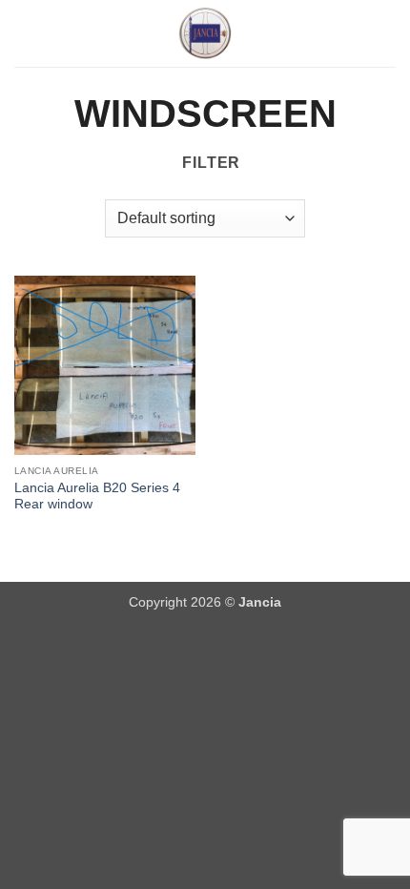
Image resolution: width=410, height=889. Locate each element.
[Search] (388, 33)
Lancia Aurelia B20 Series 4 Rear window (97, 496)
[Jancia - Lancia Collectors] (205, 33)
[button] (25, 33)
